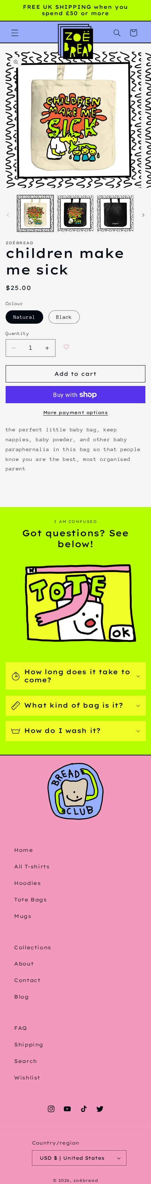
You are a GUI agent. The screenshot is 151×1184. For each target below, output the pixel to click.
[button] (15, 33)
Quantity (17, 333)
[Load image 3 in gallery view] (115, 213)
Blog (21, 996)
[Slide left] (7, 215)
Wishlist (27, 1077)
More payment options (75, 412)
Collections (32, 947)
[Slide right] (143, 215)
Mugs (23, 916)
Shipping (29, 1044)
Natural (24, 317)
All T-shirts (32, 866)
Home (23, 850)
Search (25, 1061)
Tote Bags (30, 899)
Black (64, 317)
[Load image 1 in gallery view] (35, 213)
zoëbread (85, 1180)
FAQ (20, 1028)
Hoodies (27, 883)
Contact (27, 980)
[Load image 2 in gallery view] (75, 213)
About (24, 963)
